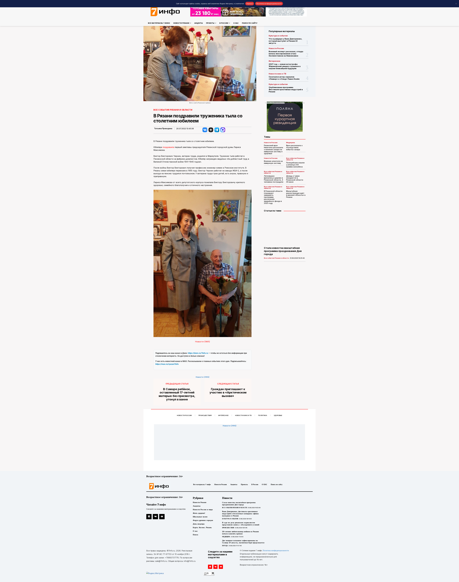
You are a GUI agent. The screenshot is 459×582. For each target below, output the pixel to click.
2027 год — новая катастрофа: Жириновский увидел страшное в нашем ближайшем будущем (285, 66)
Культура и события (278, 36)
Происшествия (228, 528)
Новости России (276, 48)
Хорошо (249, 4)
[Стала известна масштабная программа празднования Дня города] (285, 229)
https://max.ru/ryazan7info (167, 364)
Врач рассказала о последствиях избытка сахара (294, 147)
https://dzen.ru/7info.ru (198, 353)
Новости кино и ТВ (277, 74)
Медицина (290, 142)
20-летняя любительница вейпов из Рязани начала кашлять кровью (240, 532)
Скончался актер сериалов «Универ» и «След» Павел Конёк (284, 78)
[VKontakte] (155, 516)
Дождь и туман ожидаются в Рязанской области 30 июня (294, 179)
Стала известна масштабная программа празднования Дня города (283, 251)
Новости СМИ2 (202, 341)
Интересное (274, 61)
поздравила (168, 147)
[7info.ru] (165, 11)
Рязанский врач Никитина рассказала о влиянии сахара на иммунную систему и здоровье (273, 149)
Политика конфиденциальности (276, 551)
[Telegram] (149, 516)
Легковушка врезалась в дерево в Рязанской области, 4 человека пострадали (273, 179)
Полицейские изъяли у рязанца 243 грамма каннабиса (295, 165)
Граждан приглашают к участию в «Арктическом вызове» (228, 392)
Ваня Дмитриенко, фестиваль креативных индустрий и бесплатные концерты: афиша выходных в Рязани (240, 513)
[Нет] (456, 3)
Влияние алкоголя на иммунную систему (273, 162)
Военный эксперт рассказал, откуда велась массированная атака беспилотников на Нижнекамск (286, 53)
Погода (225, 545)
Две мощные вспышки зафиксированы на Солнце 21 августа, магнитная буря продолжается (243, 541)
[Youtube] (161, 516)
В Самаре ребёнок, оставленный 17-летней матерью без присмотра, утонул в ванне (177, 394)
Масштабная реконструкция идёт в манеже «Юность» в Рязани (295, 194)
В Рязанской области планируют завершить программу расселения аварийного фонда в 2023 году (273, 197)
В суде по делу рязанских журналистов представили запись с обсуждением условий (240, 524)
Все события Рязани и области (172, 110)
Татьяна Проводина (163, 128)
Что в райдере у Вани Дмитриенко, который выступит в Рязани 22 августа (285, 41)
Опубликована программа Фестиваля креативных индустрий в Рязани (286, 89)
